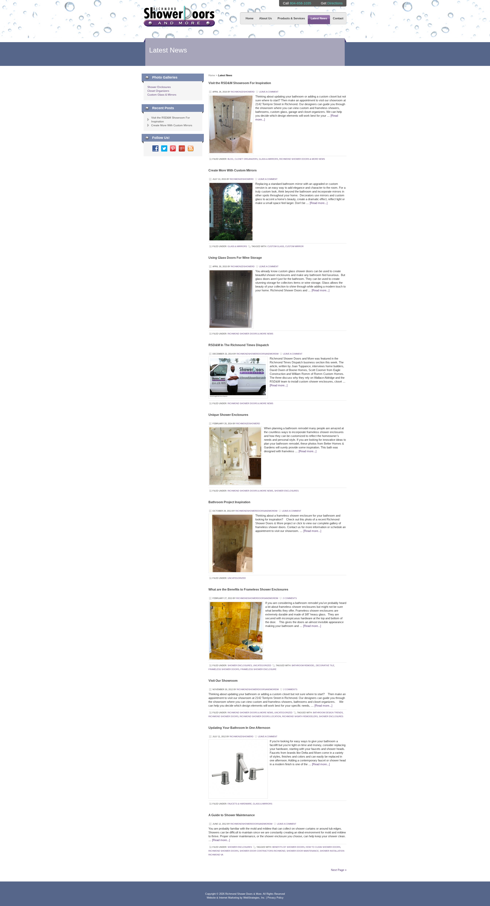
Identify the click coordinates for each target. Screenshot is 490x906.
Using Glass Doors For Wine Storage (235, 257)
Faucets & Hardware (240, 804)
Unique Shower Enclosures (228, 414)
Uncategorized (237, 578)
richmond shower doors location (260, 716)
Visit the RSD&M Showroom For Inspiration (239, 83)
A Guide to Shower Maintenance (231, 815)
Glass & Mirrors (268, 159)
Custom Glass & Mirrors (161, 94)
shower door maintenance (303, 851)
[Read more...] (318, 203)
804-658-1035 (300, 3)
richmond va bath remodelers (300, 716)
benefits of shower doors (288, 847)
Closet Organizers (246, 159)
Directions (335, 3)
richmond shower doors (223, 716)
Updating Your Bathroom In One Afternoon (239, 727)
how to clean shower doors (323, 847)
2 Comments (290, 598)
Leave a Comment (268, 92)
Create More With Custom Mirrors (232, 170)
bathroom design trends (328, 712)
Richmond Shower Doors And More (179, 16)
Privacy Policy (275, 897)
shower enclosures (331, 716)
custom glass (275, 246)
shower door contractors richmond (262, 851)
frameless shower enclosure (258, 669)
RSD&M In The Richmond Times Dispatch (238, 345)
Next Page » (338, 870)
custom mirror (294, 246)
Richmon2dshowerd (243, 92)
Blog (231, 159)
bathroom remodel (303, 665)
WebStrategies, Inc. (254, 897)
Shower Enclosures (286, 491)
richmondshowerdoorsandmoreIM (257, 354)
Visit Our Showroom (223, 680)
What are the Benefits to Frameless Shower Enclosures (248, 589)
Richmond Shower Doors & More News (302, 159)
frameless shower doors (223, 669)
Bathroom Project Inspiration (229, 502)
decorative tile (325, 665)
